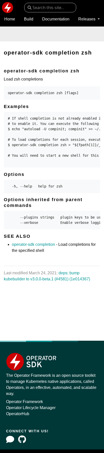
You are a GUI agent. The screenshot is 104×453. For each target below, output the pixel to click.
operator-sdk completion (33, 244)
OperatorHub (17, 414)
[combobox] (50, 7)
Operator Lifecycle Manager (31, 408)
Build (28, 19)
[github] (22, 439)
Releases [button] (87, 19)
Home (9, 19)
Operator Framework (24, 401)
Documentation (55, 19)
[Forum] (10, 439)
